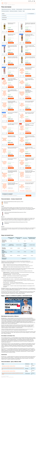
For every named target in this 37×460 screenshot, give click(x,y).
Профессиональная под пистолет (6, 9)
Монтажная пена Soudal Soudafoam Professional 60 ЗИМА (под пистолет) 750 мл (13, 184)
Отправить (28, 195)
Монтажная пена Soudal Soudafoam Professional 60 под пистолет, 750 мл (12, 102)
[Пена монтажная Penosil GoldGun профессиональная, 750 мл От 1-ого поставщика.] (21, 82)
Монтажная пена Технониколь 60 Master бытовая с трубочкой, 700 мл (30, 24)
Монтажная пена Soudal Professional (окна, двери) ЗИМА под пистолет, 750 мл (30, 171)
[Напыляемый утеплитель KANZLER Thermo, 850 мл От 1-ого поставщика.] (4, 139)
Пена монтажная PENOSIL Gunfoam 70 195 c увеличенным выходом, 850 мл (12, 79)
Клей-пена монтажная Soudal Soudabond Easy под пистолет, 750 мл (12, 46)
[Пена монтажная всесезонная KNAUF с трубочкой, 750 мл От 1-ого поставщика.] (21, 116)
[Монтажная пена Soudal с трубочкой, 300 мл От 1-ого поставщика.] (4, 26)
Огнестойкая (13, 9)
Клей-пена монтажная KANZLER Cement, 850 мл (12, 113)
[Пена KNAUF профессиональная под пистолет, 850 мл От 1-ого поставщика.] (4, 127)
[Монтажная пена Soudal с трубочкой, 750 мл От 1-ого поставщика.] (4, 37)
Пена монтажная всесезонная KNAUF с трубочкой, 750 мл (29, 113)
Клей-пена (33, 9)
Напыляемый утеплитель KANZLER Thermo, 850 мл (12, 136)
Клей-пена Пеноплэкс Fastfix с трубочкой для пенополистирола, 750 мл (30, 137)
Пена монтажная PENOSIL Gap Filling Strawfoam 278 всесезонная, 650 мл (29, 68)
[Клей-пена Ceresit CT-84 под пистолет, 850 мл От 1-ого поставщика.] (4, 162)
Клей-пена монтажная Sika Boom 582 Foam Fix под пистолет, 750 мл (30, 58)
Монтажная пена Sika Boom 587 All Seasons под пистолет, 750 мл (13, 57)
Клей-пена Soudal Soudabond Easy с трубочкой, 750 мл (29, 101)
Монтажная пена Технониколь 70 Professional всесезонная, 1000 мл (13, 68)
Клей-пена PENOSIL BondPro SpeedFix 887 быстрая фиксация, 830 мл (13, 91)
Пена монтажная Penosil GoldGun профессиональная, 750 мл (29, 79)
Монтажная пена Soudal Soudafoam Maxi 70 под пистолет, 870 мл (30, 148)
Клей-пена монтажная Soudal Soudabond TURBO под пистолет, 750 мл (30, 46)
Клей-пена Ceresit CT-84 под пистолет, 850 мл (12, 159)
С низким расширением (19, 9)
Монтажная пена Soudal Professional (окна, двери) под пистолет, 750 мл (29, 35)
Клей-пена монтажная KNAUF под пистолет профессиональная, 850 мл (29, 124)
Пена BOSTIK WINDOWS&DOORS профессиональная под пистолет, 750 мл (28, 91)
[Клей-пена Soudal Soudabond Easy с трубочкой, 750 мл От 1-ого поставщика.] (21, 105)
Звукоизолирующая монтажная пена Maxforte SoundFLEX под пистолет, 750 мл (12, 171)
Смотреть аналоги (28, 180)
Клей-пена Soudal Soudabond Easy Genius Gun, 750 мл (29, 183)
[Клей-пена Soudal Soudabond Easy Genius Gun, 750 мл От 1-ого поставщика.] (21, 186)
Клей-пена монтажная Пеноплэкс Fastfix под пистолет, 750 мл (13, 147)
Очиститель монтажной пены (27, 9)
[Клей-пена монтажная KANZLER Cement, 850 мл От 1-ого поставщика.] (4, 115)
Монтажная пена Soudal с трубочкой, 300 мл (11, 23)
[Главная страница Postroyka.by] (5, 1)
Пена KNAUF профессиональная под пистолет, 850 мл (13, 124)
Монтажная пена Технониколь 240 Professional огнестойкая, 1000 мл (29, 159)
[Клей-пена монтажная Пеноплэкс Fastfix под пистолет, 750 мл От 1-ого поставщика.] (4, 150)
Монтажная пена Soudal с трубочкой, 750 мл (11, 34)
